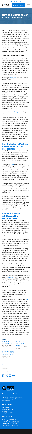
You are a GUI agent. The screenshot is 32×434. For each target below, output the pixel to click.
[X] (6, 375)
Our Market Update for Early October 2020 (8, 342)
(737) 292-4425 (13, 423)
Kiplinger (13, 78)
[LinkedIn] (10, 375)
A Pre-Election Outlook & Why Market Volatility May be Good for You (8, 352)
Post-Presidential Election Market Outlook (20, 343)
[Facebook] (3, 375)
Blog (3, 364)
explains (10, 277)
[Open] (28, 5)
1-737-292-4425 (17, 1)
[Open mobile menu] (16, 431)
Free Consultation (18, 5)
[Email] (13, 375)
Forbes (12, 164)
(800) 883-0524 (15, 421)
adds (26, 299)
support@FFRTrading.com (12, 420)
